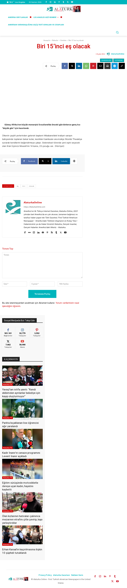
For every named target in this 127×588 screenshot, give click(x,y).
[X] (68, 2)
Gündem (63, 40)
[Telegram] (115, 66)
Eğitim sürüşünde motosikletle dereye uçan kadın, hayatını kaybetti (20, 486)
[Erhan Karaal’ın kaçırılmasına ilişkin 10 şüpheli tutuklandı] (22, 535)
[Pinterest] (59, 2)
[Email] (100, 66)
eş (18, 186)
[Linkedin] (55, 2)
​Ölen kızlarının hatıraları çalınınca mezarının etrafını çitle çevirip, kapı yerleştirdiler (22, 519)
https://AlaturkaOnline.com (34, 207)
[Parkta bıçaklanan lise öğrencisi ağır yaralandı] (22, 409)
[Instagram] (50, 2)
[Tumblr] (63, 2)
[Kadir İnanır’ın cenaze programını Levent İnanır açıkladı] (22, 439)
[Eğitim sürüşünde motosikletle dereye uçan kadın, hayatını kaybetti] (22, 469)
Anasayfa (46, 40)
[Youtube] (72, 2)
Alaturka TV (7, 384)
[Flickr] (29, 232)
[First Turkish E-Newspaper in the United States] (63, 9)
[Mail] (43, 232)
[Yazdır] (107, 66)
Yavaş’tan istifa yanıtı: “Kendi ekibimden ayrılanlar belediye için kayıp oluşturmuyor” (21, 393)
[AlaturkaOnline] (109, 53)
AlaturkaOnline (117, 54)
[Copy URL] (122, 66)
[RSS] (52, 232)
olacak (31, 186)
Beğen (8, 329)
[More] (74, 161)
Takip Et (22, 329)
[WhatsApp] (86, 66)
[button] (117, 32)
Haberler (55, 40)
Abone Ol (22, 340)
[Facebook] (46, 2)
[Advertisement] (63, 93)
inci (23, 186)
